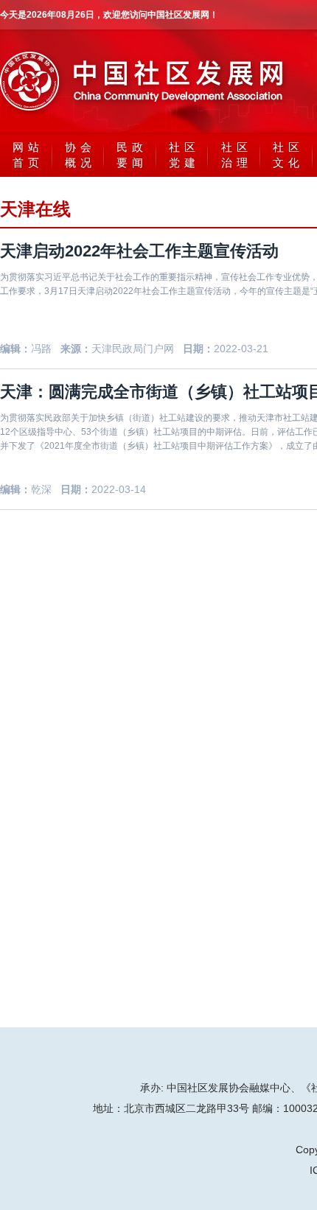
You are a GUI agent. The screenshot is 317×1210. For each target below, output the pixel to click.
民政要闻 (131, 155)
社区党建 (184, 155)
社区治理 (236, 155)
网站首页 (28, 155)
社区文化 (288, 155)
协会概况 (80, 155)
